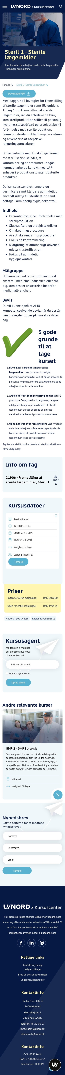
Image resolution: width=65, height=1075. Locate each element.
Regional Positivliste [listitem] (43, 618)
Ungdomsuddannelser (32, 979)
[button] (6, 6)
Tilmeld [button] (18, 561)
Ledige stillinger (32, 969)
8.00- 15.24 (24, 526)
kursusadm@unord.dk (32, 1028)
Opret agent (18, 682)
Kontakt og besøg (32, 965)
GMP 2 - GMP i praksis (32, 758)
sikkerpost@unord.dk (32, 1034)
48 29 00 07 (38, 1023)
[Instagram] (42, 943)
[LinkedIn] (31, 943)
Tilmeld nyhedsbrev (19, 673)
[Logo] (32, 6)
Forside (6, 84)
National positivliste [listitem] (17, 618)
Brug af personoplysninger (32, 974)
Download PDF (17, 93)
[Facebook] (21, 943)
